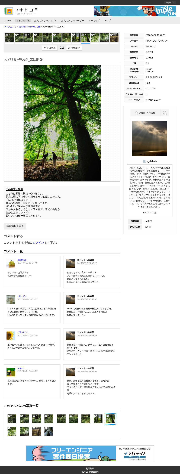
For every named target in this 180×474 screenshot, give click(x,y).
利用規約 (90, 468)
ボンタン (22, 296)
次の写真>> (74, 48)
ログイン (170, 2)
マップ (107, 20)
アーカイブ (94, 20)
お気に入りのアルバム (45, 20)
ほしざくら (23, 332)
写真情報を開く (15, 226)
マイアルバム (23, 20)
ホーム (8, 20)
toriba (20, 368)
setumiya (22, 260)
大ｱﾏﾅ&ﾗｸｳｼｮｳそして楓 (29, 27)
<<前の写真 (50, 48)
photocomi (94, 472)
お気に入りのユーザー (72, 20)
